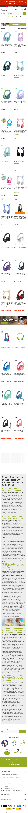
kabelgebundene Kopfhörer (16, 647)
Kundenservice (5, 794)
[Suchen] (24, 13)
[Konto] (19, 9)
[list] (13, 20)
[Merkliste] (22, 9)
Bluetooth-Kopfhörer (6, 713)
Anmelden (22, 731)
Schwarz (3, 228)
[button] (3, 13)
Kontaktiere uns (6, 799)
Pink (2, 142)
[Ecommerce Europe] (13, 743)
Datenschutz (22, 812)
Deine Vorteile (5, 771)
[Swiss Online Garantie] (4, 743)
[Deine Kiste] (25, 9)
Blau (16, 170)
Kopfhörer (4, 512)
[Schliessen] (25, 2)
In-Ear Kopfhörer (19, 698)
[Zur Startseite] (4, 9)
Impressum (15, 812)
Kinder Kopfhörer (14, 20)
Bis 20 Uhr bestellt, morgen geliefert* (11, 790)
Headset (8, 581)
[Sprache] (16, 9)
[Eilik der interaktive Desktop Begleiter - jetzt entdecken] (13, 320)
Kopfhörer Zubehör (6, 613)
